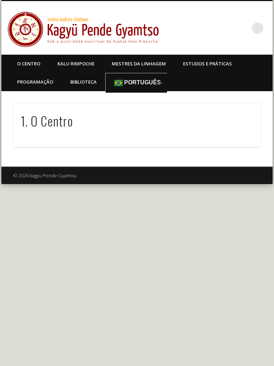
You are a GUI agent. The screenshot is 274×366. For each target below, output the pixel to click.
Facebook (243, 28)
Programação (35, 82)
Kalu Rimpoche (76, 63)
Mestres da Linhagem (139, 63)
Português (142, 82)
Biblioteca (83, 82)
